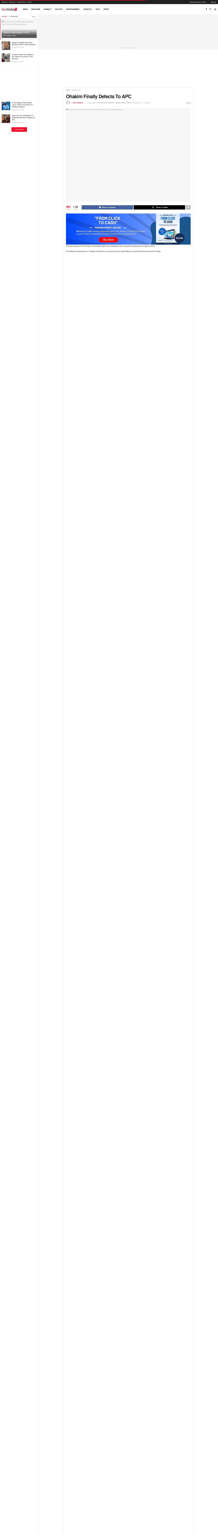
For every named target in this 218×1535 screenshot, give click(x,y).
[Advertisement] (19, 82)
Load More (19, 129)
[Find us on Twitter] (210, 9)
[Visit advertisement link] (128, 229)
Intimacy (47, 9)
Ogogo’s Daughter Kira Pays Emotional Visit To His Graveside (23, 43)
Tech (97, 9)
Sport (106, 9)
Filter (33, 16)
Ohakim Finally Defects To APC (16, 32)
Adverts (29, 2)
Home (68, 90)
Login (214, 2)
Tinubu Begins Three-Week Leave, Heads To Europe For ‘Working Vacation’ (22, 104)
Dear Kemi (35, 9)
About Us (4, 2)
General (111, 103)
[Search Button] (215, 9)
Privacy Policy (21, 2)
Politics (58, 9)
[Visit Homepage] (9, 9)
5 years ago (91, 103)
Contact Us (12, 2)
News (25, 9)
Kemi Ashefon (78, 103)
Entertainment (73, 9)
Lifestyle (87, 9)
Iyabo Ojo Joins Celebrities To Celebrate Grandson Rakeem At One (23, 117)
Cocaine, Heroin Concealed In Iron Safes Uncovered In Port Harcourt (22, 56)
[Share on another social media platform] (188, 207)
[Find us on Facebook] (206, 9)
